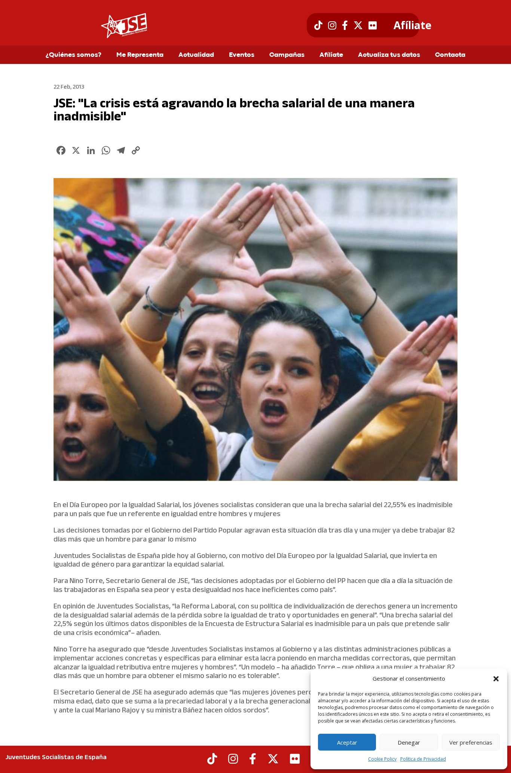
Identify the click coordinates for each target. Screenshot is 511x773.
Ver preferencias (470, 742)
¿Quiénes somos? (73, 55)
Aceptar (347, 742)
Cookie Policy (382, 759)
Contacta (450, 55)
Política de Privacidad (423, 759)
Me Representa (139, 55)
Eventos (241, 55)
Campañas (287, 55)
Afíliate (412, 25)
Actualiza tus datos (389, 55)
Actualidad (196, 55)
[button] (496, 678)
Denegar (409, 742)
